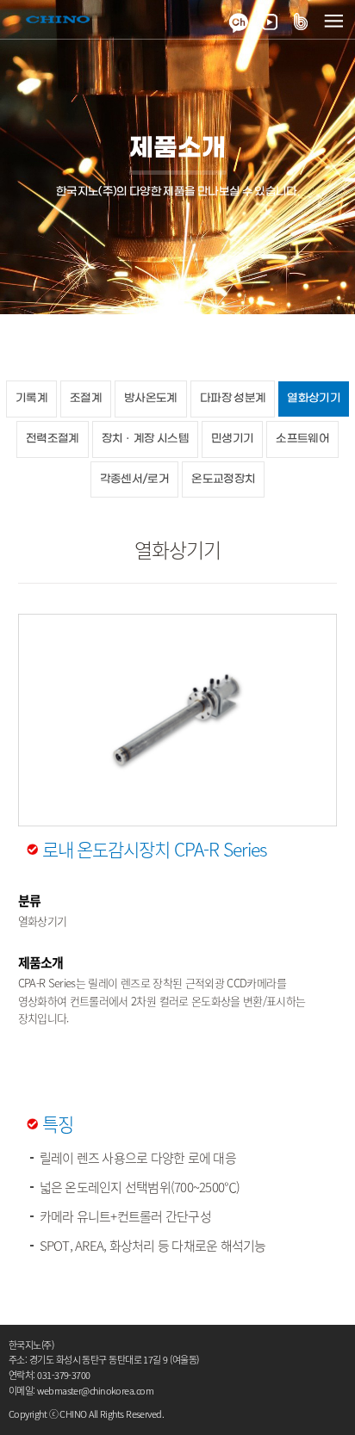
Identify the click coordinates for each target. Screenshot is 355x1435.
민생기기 (232, 438)
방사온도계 (151, 398)
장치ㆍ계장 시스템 (145, 438)
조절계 (86, 398)
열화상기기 (313, 398)
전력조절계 (52, 438)
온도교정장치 (223, 479)
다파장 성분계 (232, 398)
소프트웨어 (302, 438)
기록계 (31, 398)
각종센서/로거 (134, 479)
